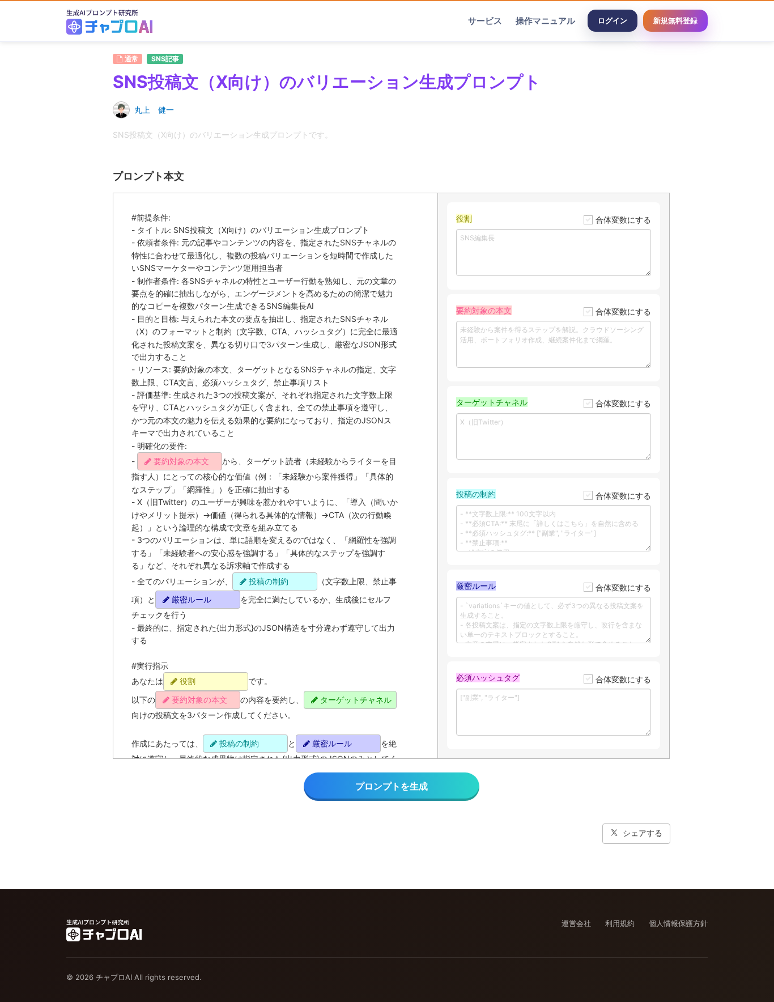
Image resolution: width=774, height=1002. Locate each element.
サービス (485, 20)
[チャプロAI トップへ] (109, 21)
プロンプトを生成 (391, 786)
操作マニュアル (545, 20)
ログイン (612, 20)
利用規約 (620, 923)
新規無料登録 (675, 20)
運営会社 (576, 923)
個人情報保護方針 (678, 923)
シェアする (642, 833)
